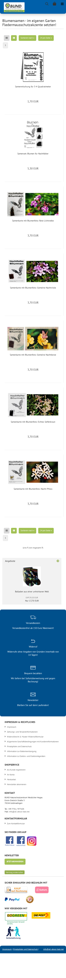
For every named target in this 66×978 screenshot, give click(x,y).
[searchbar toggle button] (47, 4)
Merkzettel (11, 779)
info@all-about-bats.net (19, 811)
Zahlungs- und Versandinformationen (22, 732)
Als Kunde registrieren (16, 769)
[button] (7, 38)
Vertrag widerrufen (14, 872)
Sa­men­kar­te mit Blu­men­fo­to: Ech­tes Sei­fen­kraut (33, 421)
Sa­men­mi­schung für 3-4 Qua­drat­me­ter (33, 86)
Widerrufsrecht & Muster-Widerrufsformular (25, 736)
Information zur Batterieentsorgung (21, 751)
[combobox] (27, 38)
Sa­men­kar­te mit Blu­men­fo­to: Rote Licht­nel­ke (33, 220)
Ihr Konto (11, 774)
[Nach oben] (57, 973)
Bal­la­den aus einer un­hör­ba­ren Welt (32, 591)
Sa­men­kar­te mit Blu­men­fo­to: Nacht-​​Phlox (33, 488)
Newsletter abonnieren (16, 784)
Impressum (11, 727)
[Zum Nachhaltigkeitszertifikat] (18, 919)
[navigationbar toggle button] (62, 4)
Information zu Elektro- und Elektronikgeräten (26, 756)
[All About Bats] (13, 6)
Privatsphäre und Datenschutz (19, 746)
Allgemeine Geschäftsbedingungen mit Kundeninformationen (33, 741)
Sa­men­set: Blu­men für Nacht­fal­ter (33, 153)
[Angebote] (58, 561)
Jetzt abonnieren (15, 861)
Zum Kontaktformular (16, 823)
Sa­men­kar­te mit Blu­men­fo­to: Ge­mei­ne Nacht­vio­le (33, 287)
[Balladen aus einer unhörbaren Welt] (32, 576)
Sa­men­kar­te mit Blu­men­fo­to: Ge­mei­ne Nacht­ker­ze (33, 354)
